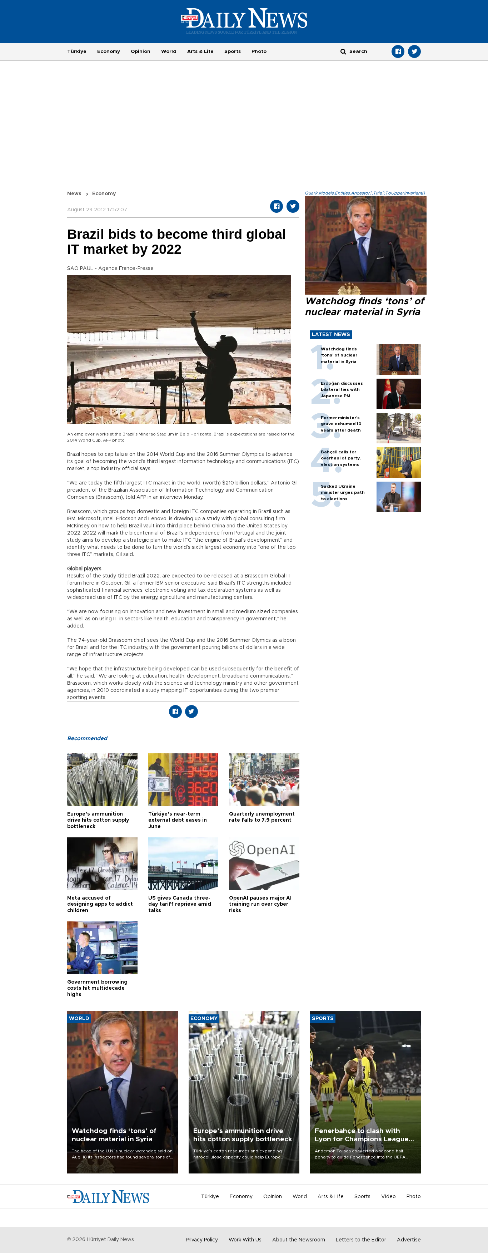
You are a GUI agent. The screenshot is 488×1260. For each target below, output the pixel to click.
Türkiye (76, 51)
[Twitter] (414, 51)
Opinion (140, 51)
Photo (259, 51)
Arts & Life (200, 51)
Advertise (409, 1239)
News (74, 193)
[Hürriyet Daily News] (244, 20)
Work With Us (245, 1239)
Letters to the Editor (361, 1239)
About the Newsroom (298, 1239)
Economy (108, 51)
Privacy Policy (202, 1239)
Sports (232, 51)
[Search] (343, 51)
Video (388, 1196)
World (168, 51)
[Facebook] (398, 51)
